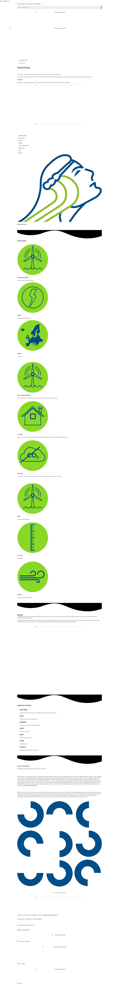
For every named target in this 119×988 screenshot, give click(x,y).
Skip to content (4, 1)
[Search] (101, 7)
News (19, 150)
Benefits (20, 140)
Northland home (23, 60)
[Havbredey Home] (59, 16)
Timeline (20, 143)
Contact (20, 153)
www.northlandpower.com (31, 785)
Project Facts (21, 138)
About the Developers (23, 145)
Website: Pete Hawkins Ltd (23, 930)
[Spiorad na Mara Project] (59, 221)
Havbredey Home (22, 135)
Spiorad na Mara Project (22, 224)
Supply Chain (21, 148)
